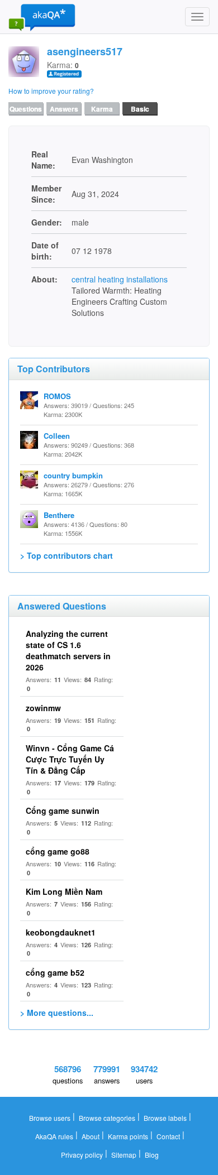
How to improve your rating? (51, 90)
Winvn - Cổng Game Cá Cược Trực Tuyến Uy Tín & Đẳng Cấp (70, 759)
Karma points (128, 1136)
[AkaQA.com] (42, 17)
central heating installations (120, 279)
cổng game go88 (57, 851)
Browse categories (107, 1118)
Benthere (59, 515)
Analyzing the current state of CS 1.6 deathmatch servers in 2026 (68, 650)
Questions (26, 109)
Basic (140, 109)
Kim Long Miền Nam (64, 891)
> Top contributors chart (66, 555)
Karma (102, 109)
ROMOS (57, 396)
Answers (64, 109)
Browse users (49, 1118)
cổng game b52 (55, 972)
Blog (152, 1154)
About (90, 1136)
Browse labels (165, 1118)
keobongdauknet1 (61, 932)
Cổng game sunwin (62, 810)
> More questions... (56, 1012)
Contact (168, 1136)
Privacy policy (82, 1154)
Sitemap (123, 1154)
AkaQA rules (54, 1136)
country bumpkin (73, 475)
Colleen (57, 435)
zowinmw (43, 707)
